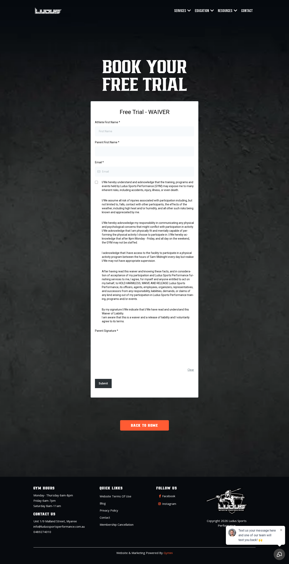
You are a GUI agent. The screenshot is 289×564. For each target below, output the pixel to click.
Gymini (168, 553)
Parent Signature (106, 330)
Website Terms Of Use (115, 496)
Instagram (169, 504)
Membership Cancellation (116, 524)
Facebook (168, 496)
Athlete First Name (107, 122)
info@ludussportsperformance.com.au (59, 526)
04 (35, 532)
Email (99, 162)
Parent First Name (107, 142)
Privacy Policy (109, 510)
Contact (105, 517)
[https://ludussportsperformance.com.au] (48, 11)
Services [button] (180, 10)
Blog (103, 503)
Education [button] (202, 10)
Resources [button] (225, 10)
